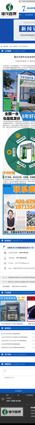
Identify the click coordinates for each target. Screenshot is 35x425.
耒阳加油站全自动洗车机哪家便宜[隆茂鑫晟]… (13, 347)
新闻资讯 (15, 46)
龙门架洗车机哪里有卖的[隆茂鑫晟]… (11, 344)
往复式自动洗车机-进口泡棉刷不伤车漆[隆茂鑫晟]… (15, 337)
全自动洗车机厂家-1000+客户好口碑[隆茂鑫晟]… (14, 340)
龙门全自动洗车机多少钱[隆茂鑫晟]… (11, 333)
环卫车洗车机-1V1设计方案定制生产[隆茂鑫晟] (12, 324)
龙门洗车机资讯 (23, 46)
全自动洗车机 (29, 15)
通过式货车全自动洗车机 (19, 286)
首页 (11, 46)
